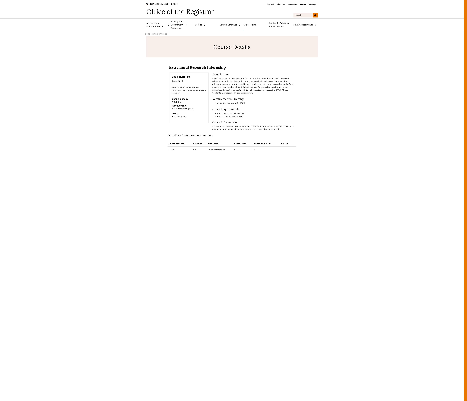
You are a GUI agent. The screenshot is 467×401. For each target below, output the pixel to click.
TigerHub (270, 4)
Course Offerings (159, 34)
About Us (281, 4)
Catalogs (312, 4)
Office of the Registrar (180, 11)
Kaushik (182, 109)
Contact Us (292, 4)
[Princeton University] (162, 4)
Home (147, 34)
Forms (303, 4)
